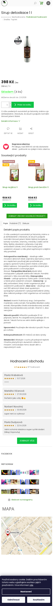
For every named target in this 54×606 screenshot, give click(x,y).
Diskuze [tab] (26, 223)
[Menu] (48, 3)
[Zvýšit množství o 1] (10, 103)
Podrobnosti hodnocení (36, 17)
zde (31, 585)
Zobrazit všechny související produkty (27, 216)
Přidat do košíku (24, 104)
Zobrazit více (27, 440)
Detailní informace (9, 121)
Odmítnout (13, 599)
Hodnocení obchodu (27, 361)
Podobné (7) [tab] (15, 223)
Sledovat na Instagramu (22, 499)
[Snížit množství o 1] (10, 106)
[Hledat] (35, 3)
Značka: (10, 19)
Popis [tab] (5, 223)
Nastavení (26, 591)
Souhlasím (38, 599)
